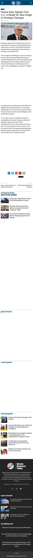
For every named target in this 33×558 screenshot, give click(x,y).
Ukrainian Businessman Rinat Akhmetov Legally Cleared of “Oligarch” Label (19, 208)
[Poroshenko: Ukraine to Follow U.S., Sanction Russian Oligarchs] (5, 516)
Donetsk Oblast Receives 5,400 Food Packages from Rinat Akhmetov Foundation (20, 427)
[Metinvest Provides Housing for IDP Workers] (4, 420)
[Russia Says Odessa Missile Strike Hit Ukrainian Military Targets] (5, 200)
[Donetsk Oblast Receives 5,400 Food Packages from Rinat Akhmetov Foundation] (4, 427)
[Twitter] (20, 488)
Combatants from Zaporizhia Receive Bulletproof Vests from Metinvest (18, 442)
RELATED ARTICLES (8, 193)
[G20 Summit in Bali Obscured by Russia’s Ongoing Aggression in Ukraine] (5, 215)
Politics (6, 6)
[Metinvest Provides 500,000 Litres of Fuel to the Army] (4, 451)
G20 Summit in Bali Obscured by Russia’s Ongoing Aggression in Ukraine (20, 215)
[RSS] (16, 488)
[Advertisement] (16, 87)
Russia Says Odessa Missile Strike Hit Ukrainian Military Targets (20, 199)
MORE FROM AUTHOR (9, 195)
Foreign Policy (4, 217)
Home (2, 6)
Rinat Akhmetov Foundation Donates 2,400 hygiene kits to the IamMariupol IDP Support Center (20, 435)
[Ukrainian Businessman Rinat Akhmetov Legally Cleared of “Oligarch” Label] (5, 208)
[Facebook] (12, 488)
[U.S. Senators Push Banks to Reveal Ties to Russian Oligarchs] (5, 501)
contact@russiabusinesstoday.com (19, 484)
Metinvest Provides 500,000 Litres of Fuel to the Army (19, 450)
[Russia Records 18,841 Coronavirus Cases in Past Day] (5, 509)
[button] (31, 3)
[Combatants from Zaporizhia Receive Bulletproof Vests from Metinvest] (4, 443)
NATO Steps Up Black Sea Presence (25, 186)
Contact (16, 553)
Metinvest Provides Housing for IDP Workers (16, 527)
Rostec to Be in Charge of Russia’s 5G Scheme (8, 186)
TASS (16, 51)
